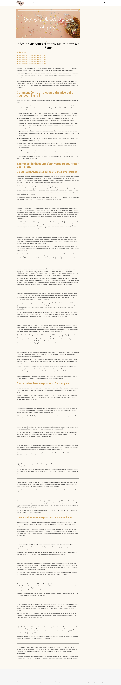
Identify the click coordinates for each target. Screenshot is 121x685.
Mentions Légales (86, 682)
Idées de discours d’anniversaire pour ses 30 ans (32, 57)
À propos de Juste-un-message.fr (48, 682)
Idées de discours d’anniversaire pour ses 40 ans (32, 59)
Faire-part (79, 3)
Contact (73, 682)
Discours (69, 3)
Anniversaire (41, 41)
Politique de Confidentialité (63, 682)
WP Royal (27, 682)
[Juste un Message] (20, 3)
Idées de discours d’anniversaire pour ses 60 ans (32, 63)
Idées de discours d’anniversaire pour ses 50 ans (32, 61)
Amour (43, 3)
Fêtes (34, 3)
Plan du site (78, 682)
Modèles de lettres (95, 3)
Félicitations (56, 3)
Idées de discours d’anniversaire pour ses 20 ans (32, 55)
